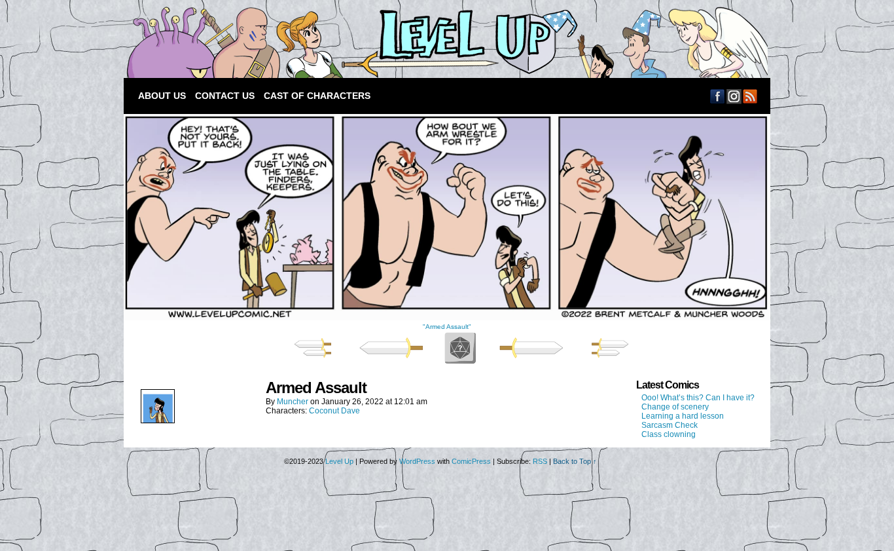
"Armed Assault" (447, 326)
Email (734, 96)
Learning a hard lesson (682, 416)
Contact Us (225, 95)
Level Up (444, 42)
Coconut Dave (334, 410)
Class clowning (668, 434)
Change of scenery (675, 406)
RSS (750, 96)
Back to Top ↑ (575, 461)
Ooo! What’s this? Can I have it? (698, 397)
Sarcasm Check (669, 425)
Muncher (292, 401)
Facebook (717, 96)
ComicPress (471, 461)
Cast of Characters (317, 95)
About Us (162, 95)
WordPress (417, 461)
